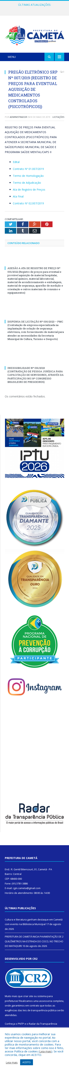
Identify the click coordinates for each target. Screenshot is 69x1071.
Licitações (58, 116)
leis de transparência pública (40, 1010)
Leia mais (45, 1051)
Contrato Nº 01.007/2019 (28, 169)
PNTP (21, 1023)
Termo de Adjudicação (27, 182)
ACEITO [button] (26, 1062)
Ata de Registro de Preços (29, 189)
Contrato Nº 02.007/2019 (28, 203)
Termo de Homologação (28, 176)
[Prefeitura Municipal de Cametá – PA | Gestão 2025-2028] (34, 35)
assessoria (45, 1001)
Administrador (18, 116)
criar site (28, 996)
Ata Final (18, 196)
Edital (16, 162)
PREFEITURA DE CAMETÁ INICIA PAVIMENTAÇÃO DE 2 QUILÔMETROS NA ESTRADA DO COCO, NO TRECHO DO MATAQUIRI (35, 9)
